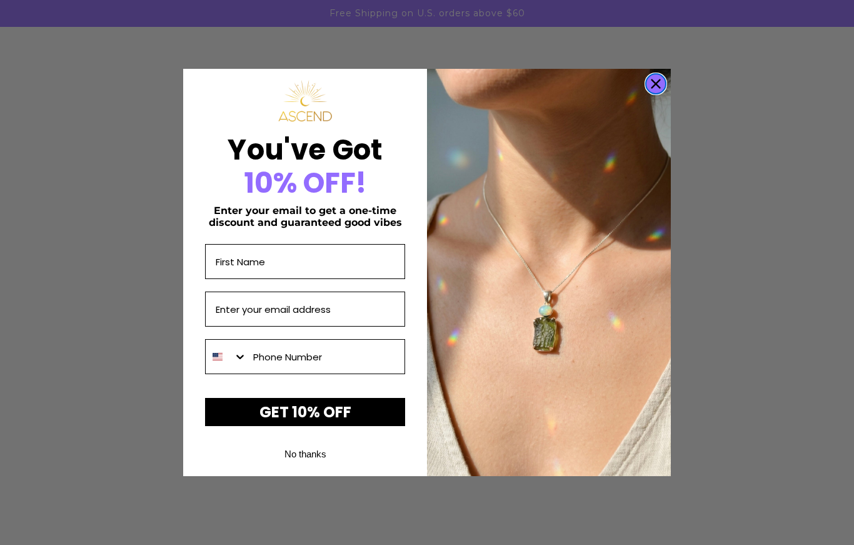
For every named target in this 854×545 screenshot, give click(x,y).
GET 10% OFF (305, 412)
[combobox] (226, 357)
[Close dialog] (656, 84)
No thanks (305, 454)
